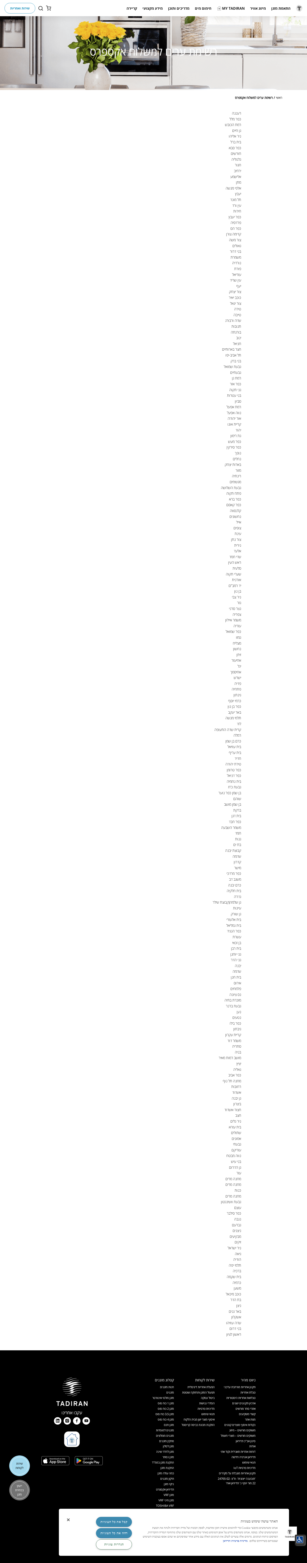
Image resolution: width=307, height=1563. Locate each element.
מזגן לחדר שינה (165, 1452)
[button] (281, 8)
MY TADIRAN (233, 8)
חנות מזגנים (167, 1387)
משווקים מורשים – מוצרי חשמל (238, 1436)
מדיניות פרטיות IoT (245, 1468)
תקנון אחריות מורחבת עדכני (240, 1387)
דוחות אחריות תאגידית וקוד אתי (238, 1452)
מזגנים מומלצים (165, 1436)
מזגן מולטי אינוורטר (163, 1398)
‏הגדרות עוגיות (114, 1544)
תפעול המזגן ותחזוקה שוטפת (198, 1392)
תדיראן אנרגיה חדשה (243, 1457)
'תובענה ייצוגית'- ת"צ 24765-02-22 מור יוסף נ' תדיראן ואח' (237, 1481)
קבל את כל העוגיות (113, 1522)
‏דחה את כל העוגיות (114, 1533)
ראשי (279, 97)
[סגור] (68, 1520)
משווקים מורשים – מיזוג (242, 1430)
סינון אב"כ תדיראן (246, 1441)
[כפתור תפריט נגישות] (299, 1539)
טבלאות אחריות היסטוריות (241, 1398)
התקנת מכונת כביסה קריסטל (198, 1425)
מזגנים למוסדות (165, 1430)
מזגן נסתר (168, 1457)
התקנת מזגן (167, 1468)
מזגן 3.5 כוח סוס (165, 1414)
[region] (174, 1532)
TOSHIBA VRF (165, 1506)
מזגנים (170, 1392)
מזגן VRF (169, 1495)
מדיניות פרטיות (206, 1409)
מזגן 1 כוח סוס (166, 1403)
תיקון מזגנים (167, 1479)
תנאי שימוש (249, 1462)
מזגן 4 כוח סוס (166, 1419)
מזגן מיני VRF (166, 1500)
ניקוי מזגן (169, 1484)
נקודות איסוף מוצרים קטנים (240, 1425)
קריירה (132, 8)
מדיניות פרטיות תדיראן (235, 1541)
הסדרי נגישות (207, 1403)
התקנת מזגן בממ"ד (163, 1462)
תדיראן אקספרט (165, 1489)
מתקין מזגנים (166, 1441)
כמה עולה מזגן (166, 1473)
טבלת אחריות (248, 1392)
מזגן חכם (169, 1425)
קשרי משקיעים (247, 1414)
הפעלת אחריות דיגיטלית (201, 1387)
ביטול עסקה (208, 1398)
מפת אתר (250, 1419)
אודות (252, 1446)
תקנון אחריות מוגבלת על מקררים (237, 1473)
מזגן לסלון (168, 1446)
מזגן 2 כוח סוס (166, 1409)
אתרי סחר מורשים (246, 1409)
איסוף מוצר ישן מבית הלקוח (199, 1419)
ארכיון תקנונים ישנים (244, 1403)
